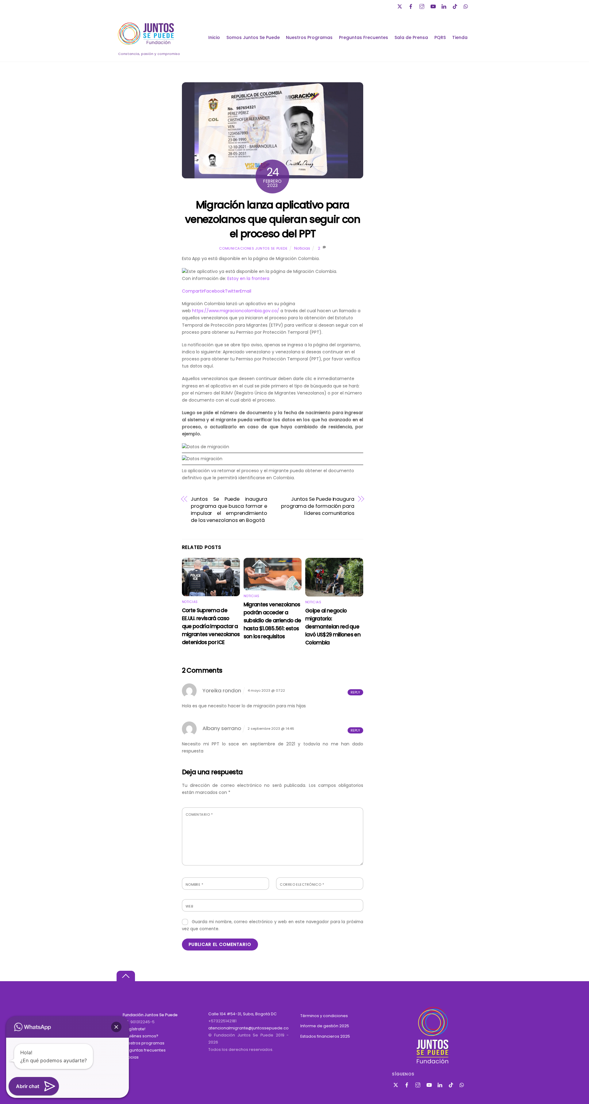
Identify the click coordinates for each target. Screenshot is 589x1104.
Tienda (460, 37)
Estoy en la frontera (248, 278)
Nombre (194, 884)
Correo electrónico (302, 884)
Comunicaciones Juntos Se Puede (253, 248)
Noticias (302, 248)
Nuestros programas (143, 1043)
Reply (355, 692)
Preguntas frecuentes (144, 1050)
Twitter (232, 291)
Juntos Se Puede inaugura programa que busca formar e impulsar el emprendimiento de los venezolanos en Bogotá (229, 510)
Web (189, 906)
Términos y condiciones (324, 1015)
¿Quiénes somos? (140, 1036)
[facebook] (411, 5)
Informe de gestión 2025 (324, 1025)
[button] (116, 1027)
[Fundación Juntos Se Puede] (147, 44)
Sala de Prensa (411, 37)
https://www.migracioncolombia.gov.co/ (235, 311)
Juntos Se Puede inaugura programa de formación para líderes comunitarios (317, 506)
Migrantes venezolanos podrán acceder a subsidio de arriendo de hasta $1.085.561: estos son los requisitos (272, 620)
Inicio (214, 37)
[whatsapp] (466, 5)
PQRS (440, 37)
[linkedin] (444, 5)
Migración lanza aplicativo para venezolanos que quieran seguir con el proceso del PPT (272, 219)
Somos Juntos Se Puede (253, 37)
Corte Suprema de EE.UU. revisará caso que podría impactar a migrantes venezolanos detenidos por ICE (211, 626)
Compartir (193, 291)
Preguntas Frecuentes (363, 37)
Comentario (199, 814)
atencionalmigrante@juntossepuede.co (248, 1028)
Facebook (214, 291)
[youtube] (433, 5)
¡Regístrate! (134, 1029)
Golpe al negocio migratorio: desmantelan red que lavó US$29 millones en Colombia (332, 626)
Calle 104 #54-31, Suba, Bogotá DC (242, 1014)
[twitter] (400, 5)
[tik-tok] (455, 5)
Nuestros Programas (309, 37)
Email (245, 291)
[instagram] (422, 5)
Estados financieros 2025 (325, 1036)
